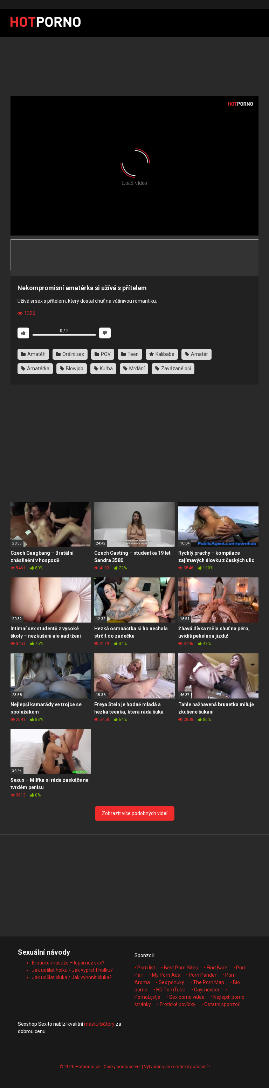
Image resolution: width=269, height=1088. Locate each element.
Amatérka (37, 368)
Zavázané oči (175, 368)
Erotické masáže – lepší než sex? (68, 963)
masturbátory (99, 1024)
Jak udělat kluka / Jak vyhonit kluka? (72, 977)
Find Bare (217, 967)
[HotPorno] (46, 22)
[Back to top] (245, 1067)
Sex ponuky (171, 982)
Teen (132, 354)
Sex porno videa (187, 997)
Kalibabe (164, 354)
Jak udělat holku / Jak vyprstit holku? (72, 970)
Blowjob (74, 368)
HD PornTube (170, 989)
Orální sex (72, 354)
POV (105, 354)
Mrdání (136, 368)
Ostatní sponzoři (222, 1004)
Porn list (146, 967)
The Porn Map (208, 982)
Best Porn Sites (181, 967)
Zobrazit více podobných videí (134, 813)
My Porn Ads (166, 975)
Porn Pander (202, 975)
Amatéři (36, 354)
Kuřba (106, 368)
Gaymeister (207, 989)
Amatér (199, 354)
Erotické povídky (177, 1004)
